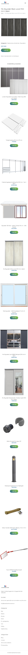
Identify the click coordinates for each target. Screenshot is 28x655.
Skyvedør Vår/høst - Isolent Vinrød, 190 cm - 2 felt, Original (14, 226)
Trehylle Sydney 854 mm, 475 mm (14, 140)
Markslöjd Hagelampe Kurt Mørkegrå (14, 486)
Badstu (2, 613)
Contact (3, 640)
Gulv (2, 623)
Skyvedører (23, 43)
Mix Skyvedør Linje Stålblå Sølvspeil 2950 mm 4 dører (14, 355)
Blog (2, 637)
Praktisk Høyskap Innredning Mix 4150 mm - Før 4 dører (14, 183)
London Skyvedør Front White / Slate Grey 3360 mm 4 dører (14, 97)
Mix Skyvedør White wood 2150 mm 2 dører (14, 269)
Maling (2, 626)
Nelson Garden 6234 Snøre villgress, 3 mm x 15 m (14, 527)
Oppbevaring (10, 43)
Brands (2, 616)
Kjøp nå (6, 50)
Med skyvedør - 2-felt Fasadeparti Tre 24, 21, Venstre (14, 311)
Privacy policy (4, 645)
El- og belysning (5, 621)
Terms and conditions (6, 642)
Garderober (17, 43)
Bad (2, 611)
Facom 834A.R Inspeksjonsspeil (14, 570)
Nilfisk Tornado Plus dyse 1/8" (14, 441)
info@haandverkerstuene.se (7, 603)
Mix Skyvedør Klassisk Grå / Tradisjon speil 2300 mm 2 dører (14, 398)
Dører (2, 618)
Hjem (2, 13)
